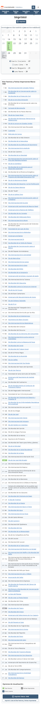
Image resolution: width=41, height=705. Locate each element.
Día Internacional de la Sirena (18, 629)
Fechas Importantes (28, 688)
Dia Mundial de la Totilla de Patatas (20, 243)
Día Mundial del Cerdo (15, 346)
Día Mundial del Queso (16, 612)
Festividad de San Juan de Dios (18, 229)
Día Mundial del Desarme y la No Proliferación (23, 184)
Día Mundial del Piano (15, 636)
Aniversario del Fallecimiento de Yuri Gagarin (23, 615)
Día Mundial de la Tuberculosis (18, 545)
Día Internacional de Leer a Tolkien (19, 574)
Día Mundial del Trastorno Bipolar (19, 652)
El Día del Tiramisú (14, 500)
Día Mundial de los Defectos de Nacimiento (22, 145)
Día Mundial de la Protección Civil (19, 96)
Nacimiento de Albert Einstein (18, 320)
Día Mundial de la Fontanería (18, 272)
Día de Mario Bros (14, 258)
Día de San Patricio (14, 370)
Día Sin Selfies (13, 360)
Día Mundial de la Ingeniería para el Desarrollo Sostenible (20, 168)
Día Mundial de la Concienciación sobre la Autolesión (22, 92)
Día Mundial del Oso (15, 528)
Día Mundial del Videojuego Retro (19, 217)
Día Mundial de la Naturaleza (18, 141)
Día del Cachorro (13, 521)
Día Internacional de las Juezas (18, 262)
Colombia (18, 7)
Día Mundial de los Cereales (17, 213)
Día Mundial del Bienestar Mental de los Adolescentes (21, 119)
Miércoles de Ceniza (15, 134)
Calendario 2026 (5, 12)
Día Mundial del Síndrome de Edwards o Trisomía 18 (21, 398)
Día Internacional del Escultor (18, 203)
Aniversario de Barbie (15, 236)
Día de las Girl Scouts (15, 290)
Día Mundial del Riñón (15, 269)
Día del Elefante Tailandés (17, 301)
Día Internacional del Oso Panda (19, 363)
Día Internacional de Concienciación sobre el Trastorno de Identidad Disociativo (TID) (23, 176)
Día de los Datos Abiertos (16, 187)
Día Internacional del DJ (16, 239)
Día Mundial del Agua (15, 510)
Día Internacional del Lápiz (17, 640)
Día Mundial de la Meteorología (18, 531)
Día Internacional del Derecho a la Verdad (22, 549)
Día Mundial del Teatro (15, 608)
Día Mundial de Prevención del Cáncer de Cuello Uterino (22, 585)
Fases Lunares (9, 691)
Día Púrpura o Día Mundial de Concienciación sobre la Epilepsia (23, 590)
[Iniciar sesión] (38, 7)
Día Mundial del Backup (16, 678)
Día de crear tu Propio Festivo (18, 598)
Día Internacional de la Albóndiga (19, 232)
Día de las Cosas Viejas (15, 115)
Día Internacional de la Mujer (18, 220)
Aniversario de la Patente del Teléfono (21, 210)
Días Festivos (8, 688)
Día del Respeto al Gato (16, 622)
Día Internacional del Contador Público (21, 88)
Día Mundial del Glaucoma (17, 283)
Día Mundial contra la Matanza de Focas (21, 342)
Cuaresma (11, 131)
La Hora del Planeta (14, 594)
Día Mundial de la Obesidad (17, 155)
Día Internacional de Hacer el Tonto (20, 507)
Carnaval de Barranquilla (16, 108)
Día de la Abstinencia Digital (17, 180)
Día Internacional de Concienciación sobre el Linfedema (23, 198)
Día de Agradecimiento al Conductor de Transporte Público (21, 386)
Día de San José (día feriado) (17, 460)
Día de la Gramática (14, 164)
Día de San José (13, 414)
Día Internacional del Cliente (17, 418)
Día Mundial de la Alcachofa (17, 356)
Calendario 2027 (26, 12)
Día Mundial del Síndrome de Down (20, 496)
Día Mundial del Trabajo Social (18, 349)
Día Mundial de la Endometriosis (19, 316)
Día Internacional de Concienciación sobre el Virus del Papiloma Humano (23, 159)
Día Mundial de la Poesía (16, 503)
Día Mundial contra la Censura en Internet (22, 287)
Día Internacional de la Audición (19, 148)
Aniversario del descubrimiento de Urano (22, 297)
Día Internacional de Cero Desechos (20, 655)
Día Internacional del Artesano (18, 421)
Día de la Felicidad (14, 446)
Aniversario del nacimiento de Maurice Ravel (23, 206)
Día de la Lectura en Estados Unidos (20, 123)
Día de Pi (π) (12, 304)
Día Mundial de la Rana (16, 453)
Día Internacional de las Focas (18, 514)
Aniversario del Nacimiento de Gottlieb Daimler (21, 378)
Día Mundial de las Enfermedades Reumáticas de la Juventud (23, 403)
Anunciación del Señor (15, 577)
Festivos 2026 (15, 12)
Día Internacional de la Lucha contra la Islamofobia (21, 338)
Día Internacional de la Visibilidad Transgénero (19, 673)
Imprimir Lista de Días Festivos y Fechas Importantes (20, 700)
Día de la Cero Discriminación (18, 100)
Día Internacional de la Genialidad (19, 255)
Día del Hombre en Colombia (17, 425)
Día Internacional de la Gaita (17, 265)
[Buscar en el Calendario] (33, 7)
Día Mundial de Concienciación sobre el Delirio (21, 247)
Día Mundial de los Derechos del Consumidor (23, 334)
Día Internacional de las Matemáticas (20, 323)
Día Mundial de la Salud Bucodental (20, 450)
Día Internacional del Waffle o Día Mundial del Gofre (23, 553)
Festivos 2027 (36, 12)
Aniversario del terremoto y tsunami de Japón (23, 276)
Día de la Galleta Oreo (15, 194)
